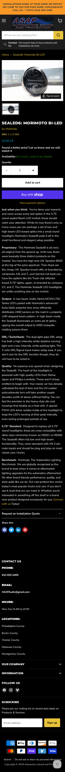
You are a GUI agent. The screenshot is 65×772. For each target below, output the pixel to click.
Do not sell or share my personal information (38, 759)
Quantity (6, 162)
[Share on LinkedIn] (18, 530)
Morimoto (11, 129)
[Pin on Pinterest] (25, 530)
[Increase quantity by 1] (33, 170)
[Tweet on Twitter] (11, 530)
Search (7, 759)
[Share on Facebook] (4, 530)
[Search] (58, 35)
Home (5, 54)
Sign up (52, 723)
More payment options (32, 203)
